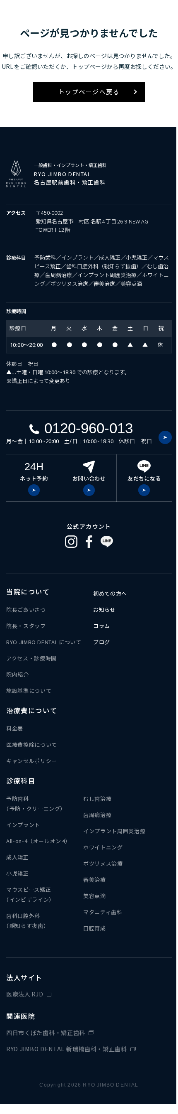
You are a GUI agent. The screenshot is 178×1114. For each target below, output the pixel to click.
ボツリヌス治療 (103, 863)
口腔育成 (94, 928)
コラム (101, 626)
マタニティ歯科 (103, 912)
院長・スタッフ (26, 626)
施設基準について (28, 690)
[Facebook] (89, 541)
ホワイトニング (103, 847)
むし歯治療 (97, 798)
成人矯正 (17, 857)
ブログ (101, 642)
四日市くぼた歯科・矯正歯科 (45, 1032)
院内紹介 (17, 674)
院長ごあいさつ (26, 609)
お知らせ (104, 609)
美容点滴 (94, 896)
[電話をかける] (165, 437)
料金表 (14, 728)
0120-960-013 (88, 428)
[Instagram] (71, 541)
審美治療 (94, 879)
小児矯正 (17, 873)
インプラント (23, 825)
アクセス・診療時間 (31, 658)
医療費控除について (31, 744)
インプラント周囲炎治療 (114, 831)
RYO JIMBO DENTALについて (44, 642)
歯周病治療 (97, 815)
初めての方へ (110, 593)
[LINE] (107, 541)
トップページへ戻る (89, 91)
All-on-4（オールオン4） (38, 841)
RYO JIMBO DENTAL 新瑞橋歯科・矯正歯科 (66, 1049)
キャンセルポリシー (31, 761)
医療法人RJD (24, 994)
